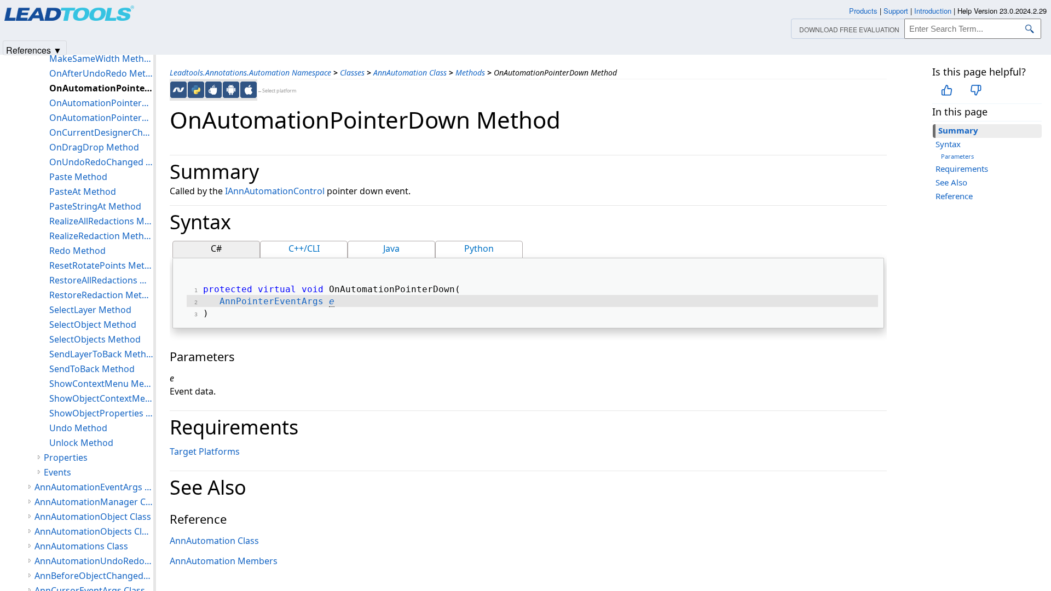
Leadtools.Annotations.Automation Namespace (250, 72)
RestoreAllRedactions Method (101, 280)
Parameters (957, 156)
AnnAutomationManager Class (93, 502)
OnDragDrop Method (94, 147)
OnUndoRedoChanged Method (101, 162)
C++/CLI (304, 248)
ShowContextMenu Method (101, 384)
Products (863, 10)
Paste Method (78, 177)
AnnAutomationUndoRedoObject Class (93, 561)
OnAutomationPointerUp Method (101, 118)
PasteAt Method (82, 192)
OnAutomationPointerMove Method (101, 103)
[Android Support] (231, 90)
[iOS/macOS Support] (248, 90)
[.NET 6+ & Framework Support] (178, 90)
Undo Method (78, 428)
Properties (66, 457)
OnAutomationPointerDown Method (101, 88)
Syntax (948, 143)
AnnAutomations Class (81, 546)
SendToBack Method (92, 369)
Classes (352, 72)
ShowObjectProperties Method (101, 413)
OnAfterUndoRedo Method (101, 73)
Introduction (932, 10)
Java (391, 248)
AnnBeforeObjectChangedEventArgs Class (93, 576)
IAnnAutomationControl (275, 191)
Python (479, 248)
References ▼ (34, 49)
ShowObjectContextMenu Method (101, 398)
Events (57, 472)
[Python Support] (196, 90)
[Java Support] (213, 90)
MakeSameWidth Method (101, 59)
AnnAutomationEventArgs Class (93, 487)
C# (216, 248)
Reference (954, 195)
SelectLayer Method (90, 310)
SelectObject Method (92, 324)
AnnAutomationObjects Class (93, 531)
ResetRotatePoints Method (101, 265)
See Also (951, 182)
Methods (470, 72)
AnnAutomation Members (224, 561)
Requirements (961, 168)
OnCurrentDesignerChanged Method (101, 132)
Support (895, 10)
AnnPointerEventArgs (272, 301)
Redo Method (77, 251)
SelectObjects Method (95, 339)
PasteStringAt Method (95, 206)
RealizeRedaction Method (101, 236)
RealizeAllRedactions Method (101, 221)
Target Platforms (205, 451)
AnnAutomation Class (410, 72)
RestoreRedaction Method (101, 295)
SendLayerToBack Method (101, 354)
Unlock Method (81, 443)
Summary (958, 130)
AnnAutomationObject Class (92, 517)
